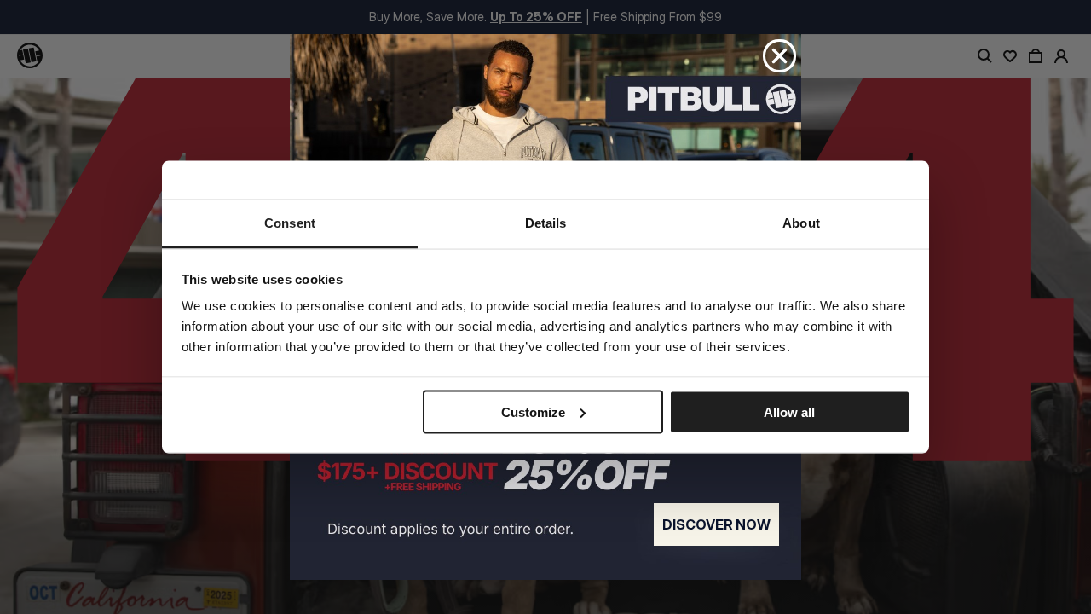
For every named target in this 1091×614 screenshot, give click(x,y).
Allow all (789, 411)
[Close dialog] (779, 56)
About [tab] (801, 223)
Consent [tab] (289, 223)
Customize (533, 411)
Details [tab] (546, 223)
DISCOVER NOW (716, 524)
